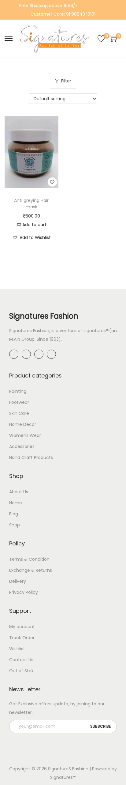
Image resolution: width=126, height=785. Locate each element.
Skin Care (19, 413)
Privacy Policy (23, 592)
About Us (18, 492)
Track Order (22, 638)
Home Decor (22, 424)
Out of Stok (21, 671)
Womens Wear (25, 435)
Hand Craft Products (31, 457)
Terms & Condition (29, 559)
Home (15, 503)
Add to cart (34, 225)
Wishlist (17, 649)
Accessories (22, 446)
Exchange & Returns (30, 570)
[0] (101, 38)
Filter (66, 81)
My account (22, 627)
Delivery (17, 581)
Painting (17, 391)
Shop (14, 525)
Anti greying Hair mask (31, 203)
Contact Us (21, 660)
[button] (52, 182)
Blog (13, 514)
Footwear (19, 402)
